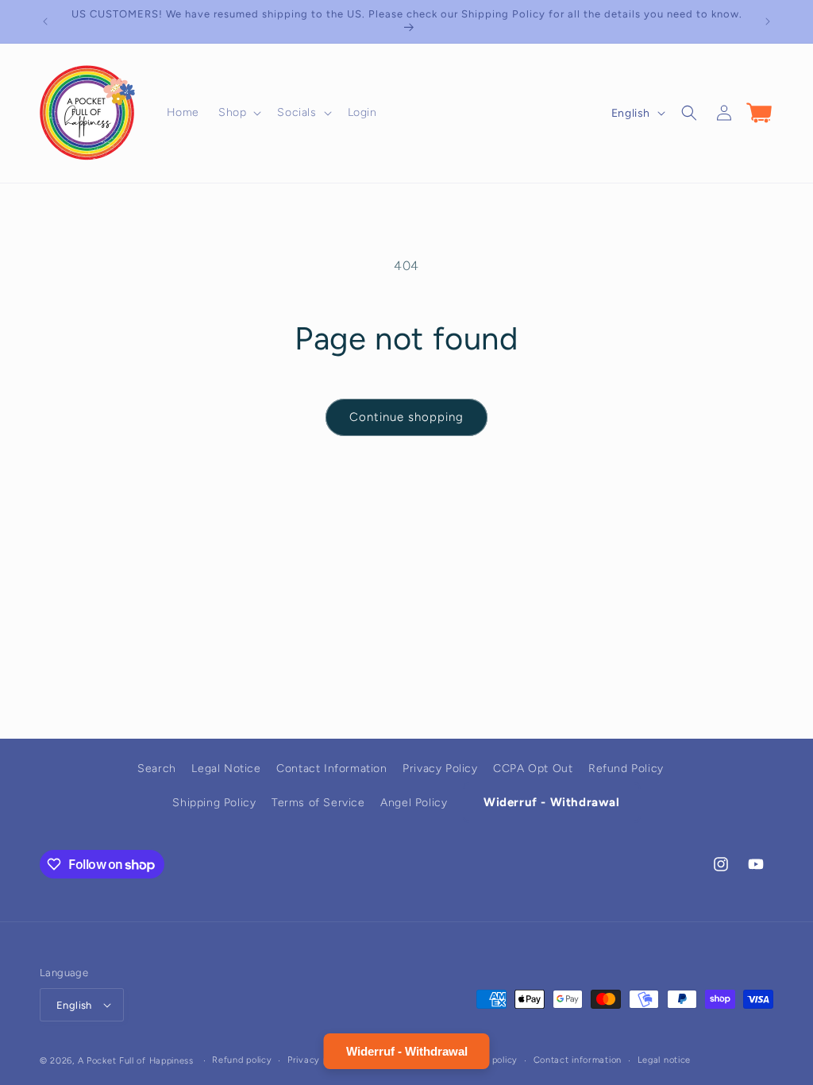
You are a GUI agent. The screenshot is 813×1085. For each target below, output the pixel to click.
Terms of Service (318, 802)
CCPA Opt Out (532, 768)
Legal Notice (225, 768)
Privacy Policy (440, 768)
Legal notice (664, 1060)
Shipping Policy (214, 802)
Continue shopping (406, 417)
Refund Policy (626, 768)
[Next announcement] (767, 21)
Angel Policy (413, 802)
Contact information (578, 1060)
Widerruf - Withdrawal (552, 802)
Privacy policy (318, 1060)
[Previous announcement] (45, 21)
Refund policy (242, 1060)
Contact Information (331, 768)
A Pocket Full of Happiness (136, 1061)
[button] (238, 112)
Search (156, 768)
